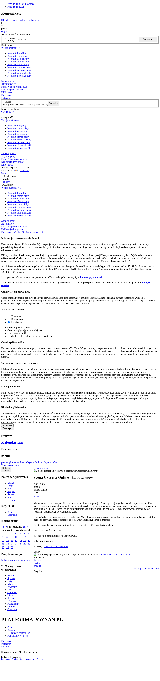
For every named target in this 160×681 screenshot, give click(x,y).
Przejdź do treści (16, 6)
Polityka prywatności (18, 635)
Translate (24, 170)
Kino (10, 512)
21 (3, 544)
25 (21, 544)
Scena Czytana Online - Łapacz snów (38, 462)
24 (16, 544)
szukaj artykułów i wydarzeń (16, 104)
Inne (10, 497)
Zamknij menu (8, 81)
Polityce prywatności (91, 277)
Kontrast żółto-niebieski (19, 73)
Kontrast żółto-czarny (18, 61)
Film (10, 488)
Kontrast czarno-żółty (18, 64)
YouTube (15, 232)
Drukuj (137, 568)
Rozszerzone (17, 319)
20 (29, 540)
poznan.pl (6, 462)
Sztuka (11, 494)
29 (7, 547)
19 (24, 540)
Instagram (6, 98)
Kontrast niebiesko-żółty (20, 75)
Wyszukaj (147, 39)
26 (24, 544)
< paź (4, 527)
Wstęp (11, 575)
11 (21, 537)
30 (12, 547)
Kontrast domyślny (17, 53)
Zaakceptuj (7, 428)
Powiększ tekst (41, 468)
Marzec (11, 584)
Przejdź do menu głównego (21, 4)
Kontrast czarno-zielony (19, 67)
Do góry (38, 571)
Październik (13, 603)
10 (16, 537)
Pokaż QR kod (152, 568)
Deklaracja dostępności (19, 633)
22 (7, 544)
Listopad (12, 606)
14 (3, 540)
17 (16, 540)
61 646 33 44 (7, 111)
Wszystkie (16, 316)
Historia (11, 500)
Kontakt (11, 630)
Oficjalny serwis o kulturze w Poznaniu (20, 20)
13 (29, 537)
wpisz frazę (12, 39)
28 (3, 547)
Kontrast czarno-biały (18, 56)
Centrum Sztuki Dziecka (56, 546)
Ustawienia (7, 425)
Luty (10, 581)
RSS (42, 232)
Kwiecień (12, 586)
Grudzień (12, 609)
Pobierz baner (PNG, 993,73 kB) (115, 554)
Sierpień (12, 598)
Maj (9, 589)
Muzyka (12, 483)
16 (12, 540)
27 (29, 544)
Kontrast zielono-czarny (19, 70)
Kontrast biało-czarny (18, 58)
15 (7, 540)
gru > (25, 527)
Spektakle (12, 514)
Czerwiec (12, 592)
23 (12, 544)
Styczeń (11, 578)
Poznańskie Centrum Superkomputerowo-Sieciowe (23, 659)
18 (21, 540)
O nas (10, 627)
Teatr (10, 485)
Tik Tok (25, 232)
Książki (11, 491)
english (4, 31)
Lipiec (11, 595)
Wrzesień (12, 601)
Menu (4, 173)
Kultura (15, 462)
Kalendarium (12, 442)
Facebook (6, 95)
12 (24, 537)
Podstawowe (17, 322)
